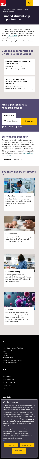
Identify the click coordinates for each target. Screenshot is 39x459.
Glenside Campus (9, 382)
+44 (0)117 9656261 (17, 360)
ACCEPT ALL (11, 445)
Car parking (7, 385)
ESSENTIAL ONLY (27, 445)
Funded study (12, 36)
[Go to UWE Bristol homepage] (4, 9)
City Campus (7, 376)
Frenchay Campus (9, 379)
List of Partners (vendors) (10, 441)
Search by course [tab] (9, 115)
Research (8, 9)
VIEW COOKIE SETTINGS (19, 451)
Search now (29, 121)
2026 (13, 127)
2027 (20, 127)
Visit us (5, 388)
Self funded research (11, 160)
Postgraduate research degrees (20, 9)
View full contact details (10, 362)
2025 (6, 127)
